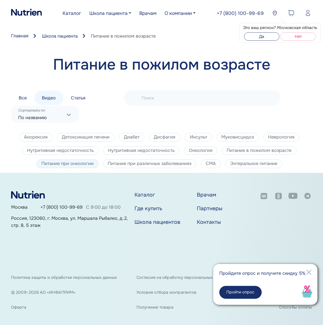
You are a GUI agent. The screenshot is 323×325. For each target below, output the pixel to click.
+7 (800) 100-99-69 (61, 207)
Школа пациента (108, 13)
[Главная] (26, 14)
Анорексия (36, 137)
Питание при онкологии (67, 163)
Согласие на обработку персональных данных (182, 277)
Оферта (18, 307)
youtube (293, 197)
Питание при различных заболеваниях (150, 163)
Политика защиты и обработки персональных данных (64, 277)
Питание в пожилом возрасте (259, 150)
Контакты (209, 222)
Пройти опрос (240, 292)
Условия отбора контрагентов (166, 292)
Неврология (281, 137)
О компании (178, 13)
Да (261, 36)
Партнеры (209, 208)
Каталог (72, 13)
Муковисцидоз (237, 137)
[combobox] (45, 114)
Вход (307, 14)
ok (278, 197)
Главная (20, 36)
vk (263, 197)
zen (263, 209)
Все (23, 97)
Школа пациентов (157, 222)
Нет (298, 36)
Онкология (200, 150)
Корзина (290, 14)
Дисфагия (164, 137)
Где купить (148, 208)
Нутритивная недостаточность (60, 150)
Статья (78, 97)
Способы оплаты (295, 307)
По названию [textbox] (32, 118)
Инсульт (198, 137)
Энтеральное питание (253, 163)
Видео (49, 97)
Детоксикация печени (86, 137)
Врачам (147, 13)
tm (307, 197)
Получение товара (155, 307)
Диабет (132, 137)
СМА (211, 163)
